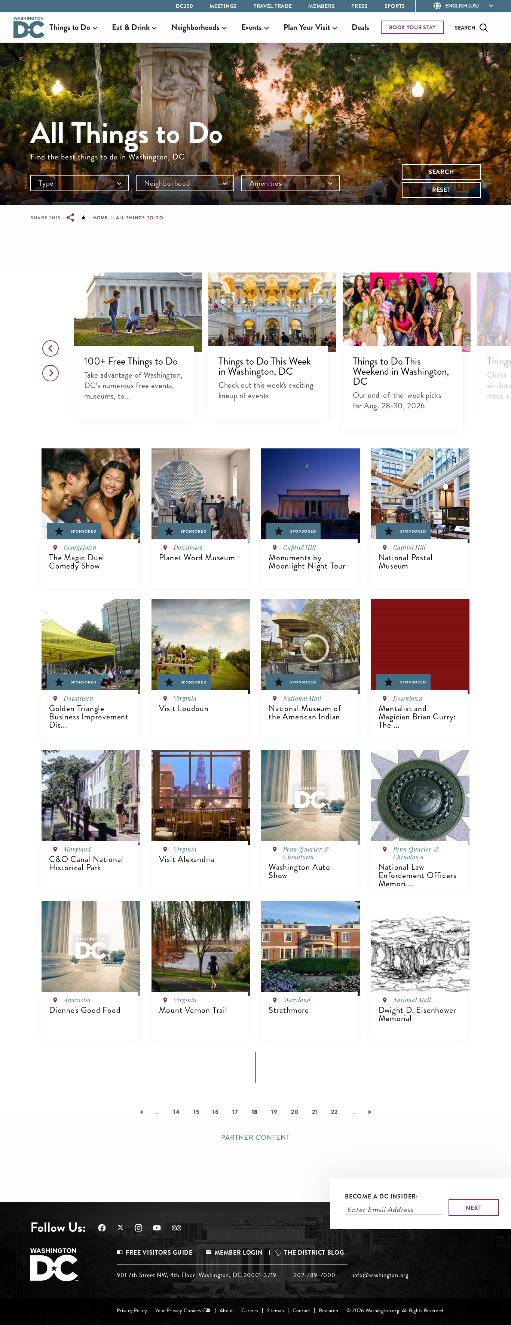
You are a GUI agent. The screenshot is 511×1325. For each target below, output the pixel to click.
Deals (360, 27)
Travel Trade (273, 6)
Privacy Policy (132, 1310)
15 (196, 1112)
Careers (249, 1310)
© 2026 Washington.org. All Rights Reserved (394, 1310)
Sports (395, 6)
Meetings (223, 6)
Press (359, 6)
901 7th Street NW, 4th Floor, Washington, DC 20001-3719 (196, 1275)
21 (315, 1112)
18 (255, 1112)
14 (176, 1112)
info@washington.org (381, 1275)
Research (328, 1310)
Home (100, 217)
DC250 (184, 6)
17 (235, 1112)
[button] (138, 312)
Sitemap (275, 1310)
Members (321, 6)
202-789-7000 (315, 1275)
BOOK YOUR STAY (412, 27)
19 (274, 1112)
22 (334, 1112)
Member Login (239, 1252)
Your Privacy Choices (178, 1310)
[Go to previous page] (140, 1111)
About (226, 1310)
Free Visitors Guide (159, 1252)
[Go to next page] (371, 1111)
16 (215, 1112)
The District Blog (314, 1252)
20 (295, 1112)
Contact (301, 1310)
